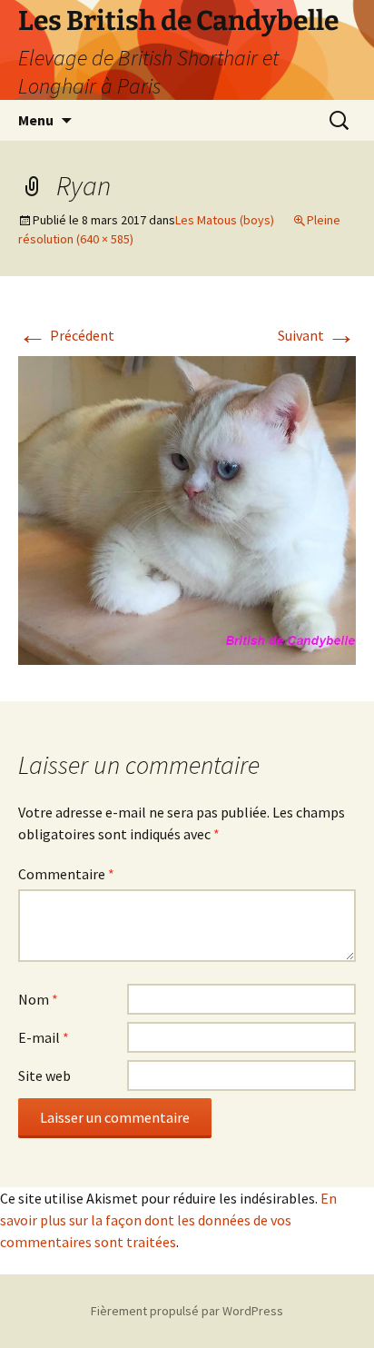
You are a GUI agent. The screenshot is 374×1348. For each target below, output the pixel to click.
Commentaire (66, 874)
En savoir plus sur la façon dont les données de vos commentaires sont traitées (168, 1220)
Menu (36, 120)
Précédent (66, 335)
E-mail (43, 1037)
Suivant (317, 335)
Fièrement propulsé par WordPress (187, 1311)
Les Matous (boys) (224, 220)
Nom (38, 999)
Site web (44, 1075)
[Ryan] (187, 509)
